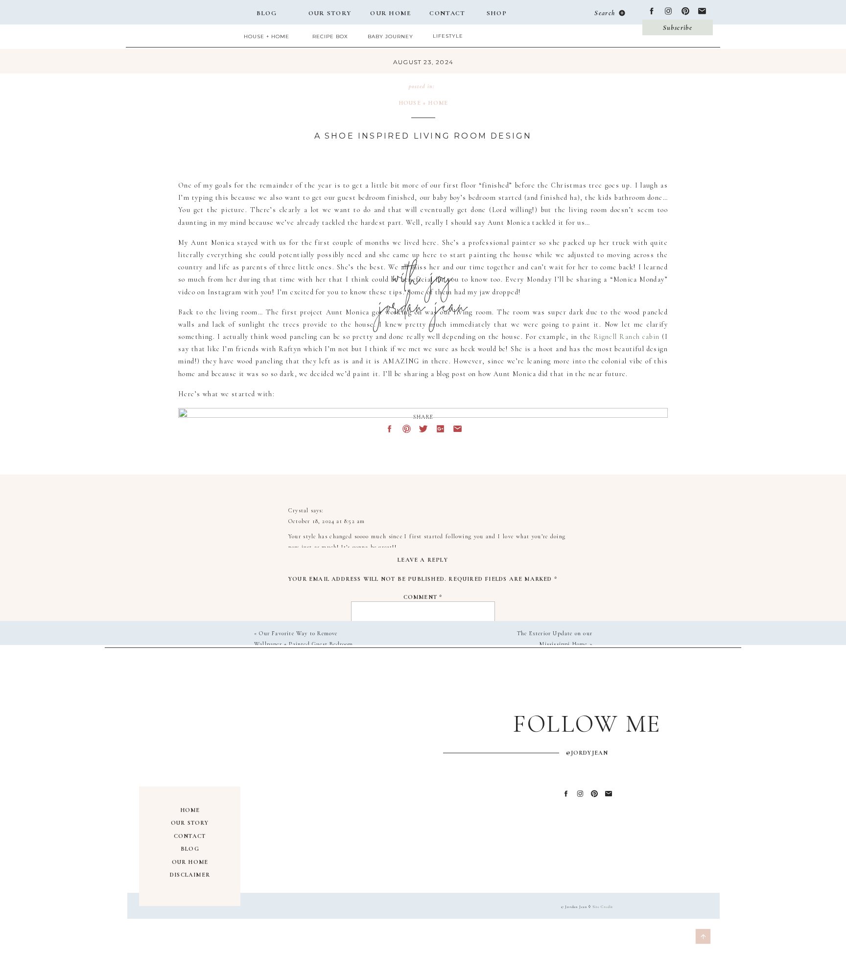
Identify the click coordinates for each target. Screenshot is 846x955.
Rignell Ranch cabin (626, 337)
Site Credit (602, 907)
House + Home (423, 102)
